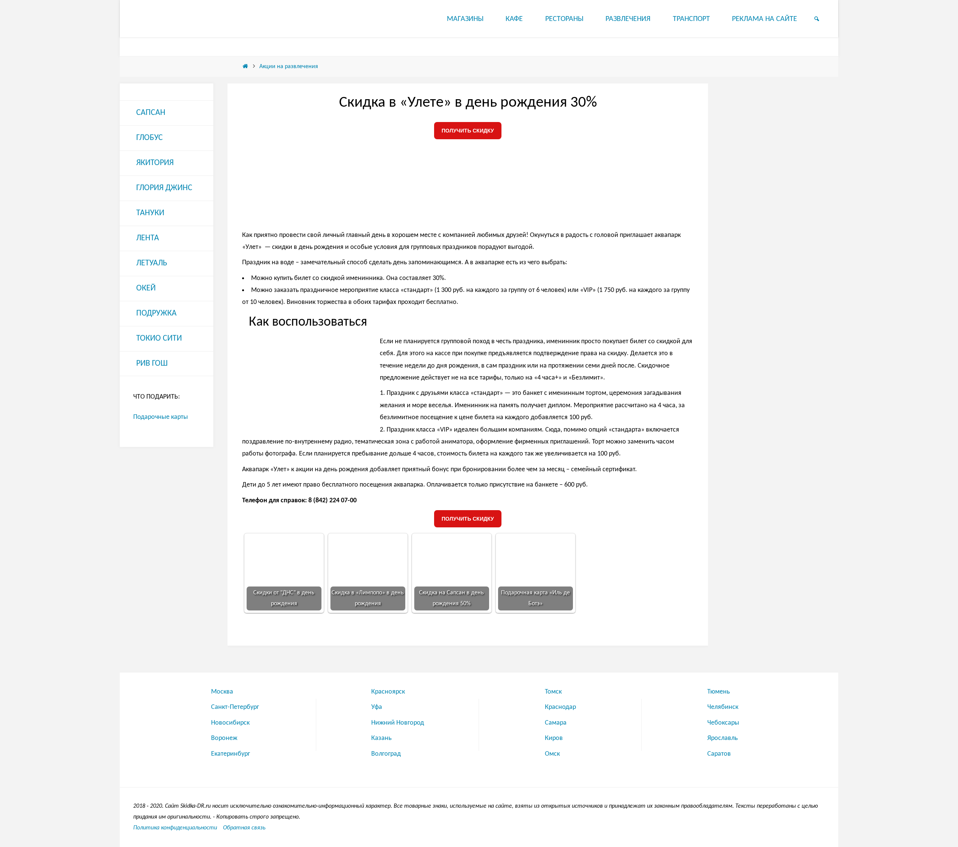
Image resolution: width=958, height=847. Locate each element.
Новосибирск (230, 722)
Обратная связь (244, 828)
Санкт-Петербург (235, 707)
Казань (381, 738)
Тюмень (718, 691)
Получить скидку (468, 131)
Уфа (376, 707)
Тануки (150, 213)
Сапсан (150, 113)
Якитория (155, 163)
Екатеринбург (230, 754)
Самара (556, 722)
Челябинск (722, 707)
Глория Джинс (164, 188)
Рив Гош (152, 363)
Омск (552, 754)
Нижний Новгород (397, 722)
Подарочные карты (160, 417)
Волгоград (386, 754)
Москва (222, 691)
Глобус (149, 138)
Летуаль (151, 263)
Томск (553, 691)
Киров (554, 738)
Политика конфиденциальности (175, 828)
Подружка (156, 313)
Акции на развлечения (288, 67)
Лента (147, 238)
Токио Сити (159, 338)
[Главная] (245, 67)
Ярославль (722, 738)
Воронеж (224, 738)
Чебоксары (723, 722)
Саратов (719, 754)
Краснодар (560, 707)
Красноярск (388, 691)
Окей (146, 288)
